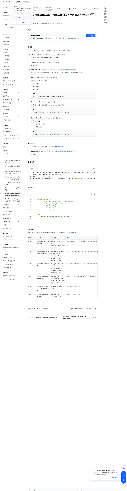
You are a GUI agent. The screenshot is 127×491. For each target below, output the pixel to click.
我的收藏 (95, 9)
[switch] (84, 9)
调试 (105, 8)
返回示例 (106, 20)
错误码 (106, 23)
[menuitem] (11, 27)
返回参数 (106, 14)
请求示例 (106, 17)
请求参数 (106, 11)
